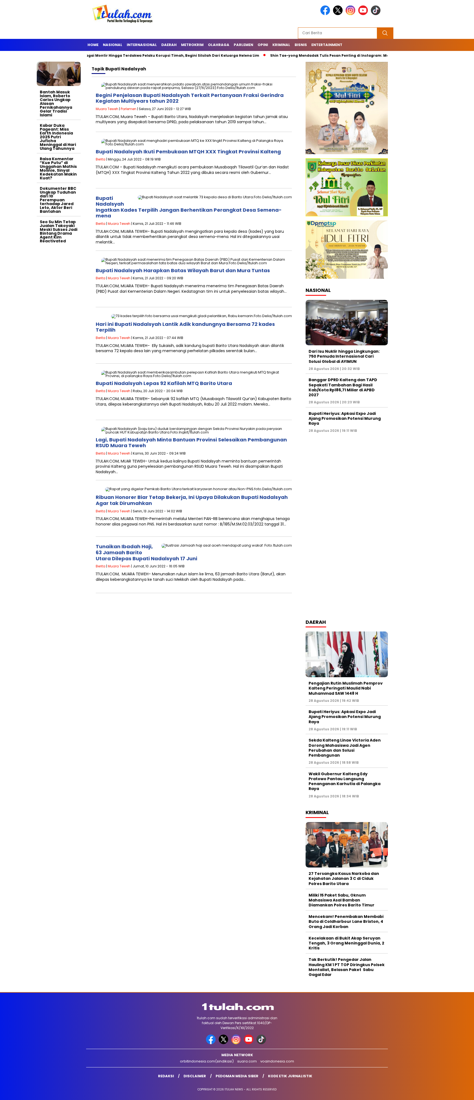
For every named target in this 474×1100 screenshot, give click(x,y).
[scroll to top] (455, 1091)
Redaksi (166, 1076)
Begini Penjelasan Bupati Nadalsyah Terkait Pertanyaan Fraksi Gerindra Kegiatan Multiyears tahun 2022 (190, 98)
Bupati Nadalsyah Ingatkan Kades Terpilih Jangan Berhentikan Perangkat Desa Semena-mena (189, 207)
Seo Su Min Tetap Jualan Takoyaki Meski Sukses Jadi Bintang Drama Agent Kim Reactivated (58, 231)
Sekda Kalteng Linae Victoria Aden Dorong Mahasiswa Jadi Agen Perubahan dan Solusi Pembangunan (345, 747)
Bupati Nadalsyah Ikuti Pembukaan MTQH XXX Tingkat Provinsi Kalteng (188, 151)
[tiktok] (376, 14)
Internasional (142, 44)
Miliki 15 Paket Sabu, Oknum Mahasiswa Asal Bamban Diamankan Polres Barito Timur (341, 900)
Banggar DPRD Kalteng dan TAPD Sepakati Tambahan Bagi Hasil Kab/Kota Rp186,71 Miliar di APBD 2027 (343, 387)
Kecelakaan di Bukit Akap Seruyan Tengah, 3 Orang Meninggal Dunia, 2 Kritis (346, 943)
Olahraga (218, 44)
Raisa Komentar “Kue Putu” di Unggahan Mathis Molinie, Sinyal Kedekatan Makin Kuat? (58, 168)
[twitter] (339, 14)
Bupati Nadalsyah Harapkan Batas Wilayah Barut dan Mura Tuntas (183, 270)
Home (93, 44)
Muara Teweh (107, 109)
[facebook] (326, 14)
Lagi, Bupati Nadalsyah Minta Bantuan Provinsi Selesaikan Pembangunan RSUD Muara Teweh (191, 442)
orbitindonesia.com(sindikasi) (207, 1061)
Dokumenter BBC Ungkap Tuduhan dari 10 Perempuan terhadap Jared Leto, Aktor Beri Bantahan (58, 200)
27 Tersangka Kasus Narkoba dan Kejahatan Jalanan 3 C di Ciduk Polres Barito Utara (344, 878)
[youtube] (364, 14)
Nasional (112, 44)
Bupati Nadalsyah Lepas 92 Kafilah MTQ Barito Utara (164, 383)
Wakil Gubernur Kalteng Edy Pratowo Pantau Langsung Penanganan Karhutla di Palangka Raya (344, 781)
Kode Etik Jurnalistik (290, 1076)
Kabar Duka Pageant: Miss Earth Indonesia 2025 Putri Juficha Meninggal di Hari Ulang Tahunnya (58, 137)
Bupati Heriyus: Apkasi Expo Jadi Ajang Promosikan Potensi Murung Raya (345, 418)
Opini (263, 44)
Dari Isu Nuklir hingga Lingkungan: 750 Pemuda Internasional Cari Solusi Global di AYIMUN (344, 356)
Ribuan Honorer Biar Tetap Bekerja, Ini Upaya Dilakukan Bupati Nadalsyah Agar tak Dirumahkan (192, 500)
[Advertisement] (59, 328)
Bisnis (301, 44)
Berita (100, 159)
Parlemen (243, 44)
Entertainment (326, 44)
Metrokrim (192, 44)
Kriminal (281, 44)
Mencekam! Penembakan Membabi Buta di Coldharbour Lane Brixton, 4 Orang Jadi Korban (346, 921)
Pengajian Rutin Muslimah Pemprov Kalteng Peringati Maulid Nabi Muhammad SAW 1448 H (346, 688)
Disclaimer (195, 1076)
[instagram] (351, 14)
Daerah (169, 44)
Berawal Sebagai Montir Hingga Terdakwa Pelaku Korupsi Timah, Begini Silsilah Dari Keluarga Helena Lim (133, 55)
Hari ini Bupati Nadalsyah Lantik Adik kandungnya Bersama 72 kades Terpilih (185, 327)
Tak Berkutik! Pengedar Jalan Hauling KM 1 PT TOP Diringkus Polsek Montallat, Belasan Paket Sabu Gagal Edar (347, 967)
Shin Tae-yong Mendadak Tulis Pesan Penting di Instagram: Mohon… (306, 55)
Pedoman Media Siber (237, 1076)
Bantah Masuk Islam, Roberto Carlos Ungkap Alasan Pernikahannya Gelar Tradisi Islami (56, 103)
